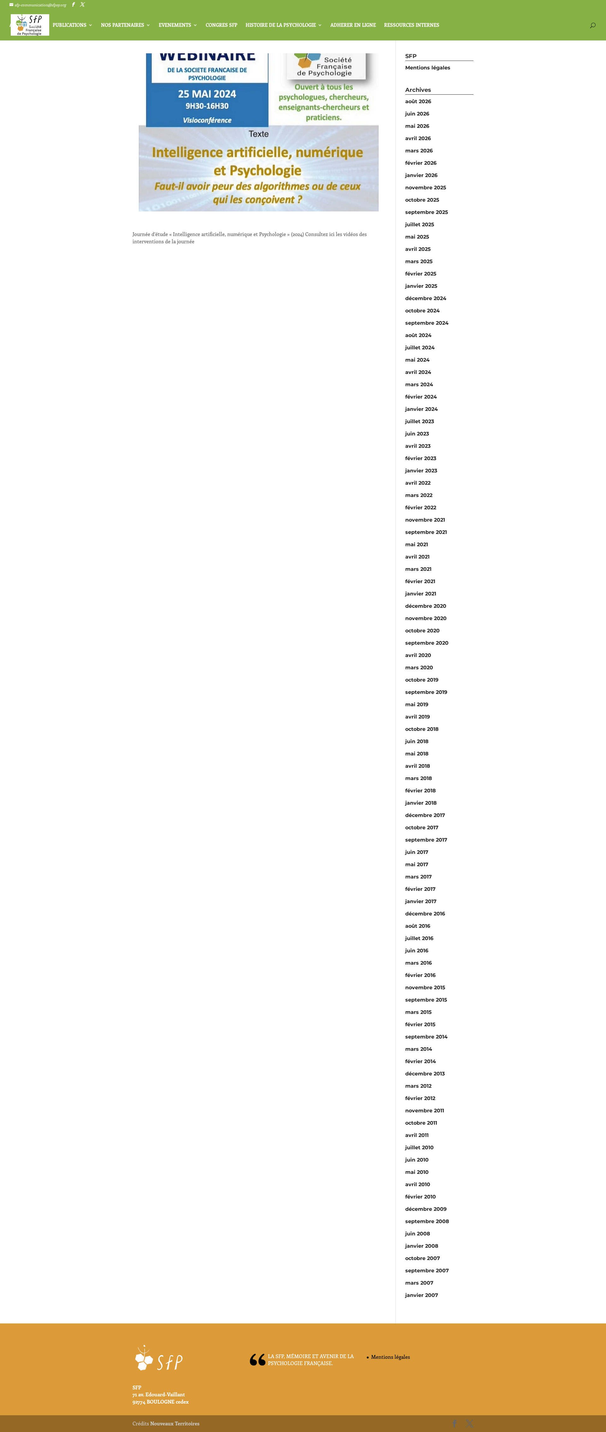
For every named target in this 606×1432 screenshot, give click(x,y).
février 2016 (420, 975)
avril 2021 (417, 557)
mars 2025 (419, 261)
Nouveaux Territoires (174, 1423)
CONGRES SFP (221, 25)
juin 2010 (417, 1160)
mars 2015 (418, 1012)
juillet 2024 (420, 348)
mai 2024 (417, 360)
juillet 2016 (419, 938)
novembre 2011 (424, 1111)
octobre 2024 (422, 311)
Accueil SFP (23, 25)
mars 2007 (419, 1283)
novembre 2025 (425, 188)
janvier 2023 (421, 471)
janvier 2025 (421, 286)
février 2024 (421, 397)
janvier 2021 (420, 594)
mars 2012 (418, 1086)
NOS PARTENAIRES (122, 25)
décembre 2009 (426, 1209)
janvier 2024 (421, 409)
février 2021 (420, 581)
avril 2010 (417, 1184)
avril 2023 (418, 446)
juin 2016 (416, 951)
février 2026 (421, 163)
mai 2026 (417, 126)
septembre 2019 (426, 692)
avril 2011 (417, 1135)
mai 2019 (416, 704)
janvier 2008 (421, 1246)
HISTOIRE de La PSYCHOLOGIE (281, 25)
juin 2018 (417, 741)
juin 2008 (417, 1234)
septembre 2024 (427, 323)
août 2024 (418, 335)
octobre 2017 (421, 828)
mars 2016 (418, 963)
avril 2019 (417, 717)
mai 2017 (416, 864)
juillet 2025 (419, 225)
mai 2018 (417, 754)
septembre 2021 (426, 532)
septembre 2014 (426, 1037)
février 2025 (421, 274)
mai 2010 (417, 1172)
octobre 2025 (422, 200)
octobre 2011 (421, 1123)
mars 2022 (418, 495)
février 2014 (420, 1061)
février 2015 (420, 1024)
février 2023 (420, 458)
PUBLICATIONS (69, 25)
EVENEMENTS (175, 25)
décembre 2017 (425, 815)
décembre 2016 (425, 914)
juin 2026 (417, 114)
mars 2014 (418, 1049)
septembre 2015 (426, 1000)
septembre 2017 (426, 840)
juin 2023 (417, 434)
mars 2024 (419, 385)
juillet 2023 (419, 421)
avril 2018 (417, 766)
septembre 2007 (427, 1271)
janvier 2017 (421, 901)
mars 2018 (418, 778)
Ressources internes (411, 25)
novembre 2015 (425, 988)
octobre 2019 (421, 680)
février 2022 (420, 508)
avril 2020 (418, 655)
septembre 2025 (426, 212)
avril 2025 (418, 249)
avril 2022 (418, 483)
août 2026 (418, 101)
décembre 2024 (425, 298)
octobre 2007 (422, 1258)
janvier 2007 (421, 1295)
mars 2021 (418, 569)
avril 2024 (418, 372)
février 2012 (420, 1098)
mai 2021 (416, 544)
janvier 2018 (421, 803)
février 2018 (420, 791)
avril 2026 (418, 138)
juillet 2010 (419, 1148)
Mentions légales (427, 68)
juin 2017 (416, 852)
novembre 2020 (426, 618)
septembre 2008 (427, 1221)
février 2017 (420, 889)
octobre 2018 (422, 729)
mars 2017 (418, 877)
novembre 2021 (425, 520)
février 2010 (420, 1197)
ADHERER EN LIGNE (353, 25)
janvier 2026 (421, 175)
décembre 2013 (425, 1074)
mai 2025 (417, 237)
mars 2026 (419, 151)
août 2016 (417, 926)
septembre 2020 (427, 643)
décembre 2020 (425, 606)
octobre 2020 (422, 631)
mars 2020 (419, 668)
